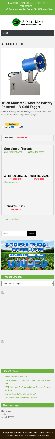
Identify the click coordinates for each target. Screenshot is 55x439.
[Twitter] (27, 12)
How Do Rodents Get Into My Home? (20, 394)
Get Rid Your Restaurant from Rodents (21, 398)
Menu (5, 33)
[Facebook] (22, 12)
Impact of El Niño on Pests (16, 377)
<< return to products (10, 219)
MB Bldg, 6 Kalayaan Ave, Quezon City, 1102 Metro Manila (29, 9)
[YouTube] (32, 12)
